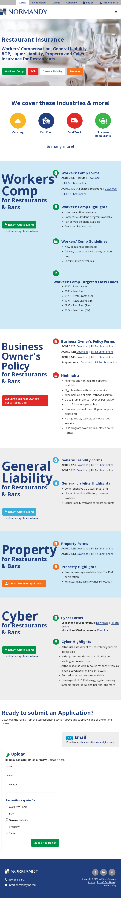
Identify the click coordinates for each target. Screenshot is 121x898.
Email (9, 775)
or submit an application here (20, 231)
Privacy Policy (110, 885)
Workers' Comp (14, 71)
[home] (23, 12)
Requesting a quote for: (21, 800)
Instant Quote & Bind (19, 224)
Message (11, 784)
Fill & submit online (75, 183)
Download (94, 178)
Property (75, 71)
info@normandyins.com (20, 885)
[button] (116, 11)
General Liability (53, 71)
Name (9, 766)
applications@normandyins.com (95, 742)
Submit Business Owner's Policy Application (22, 400)
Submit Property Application (24, 583)
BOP (33, 71)
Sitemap (91, 882)
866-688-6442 (16, 879)
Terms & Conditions (106, 882)
